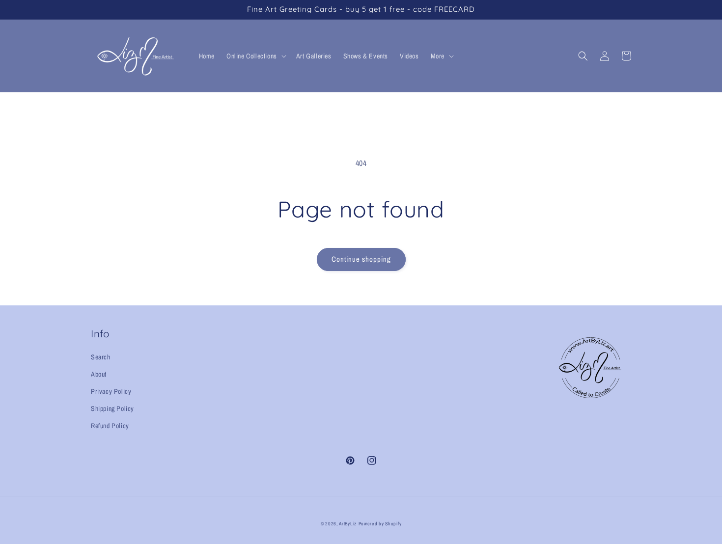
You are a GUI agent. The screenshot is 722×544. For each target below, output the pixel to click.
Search (101, 357)
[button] (255, 56)
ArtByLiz (348, 523)
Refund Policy (110, 425)
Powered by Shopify (380, 523)
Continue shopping (361, 259)
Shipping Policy (112, 408)
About (99, 374)
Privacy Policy (111, 391)
